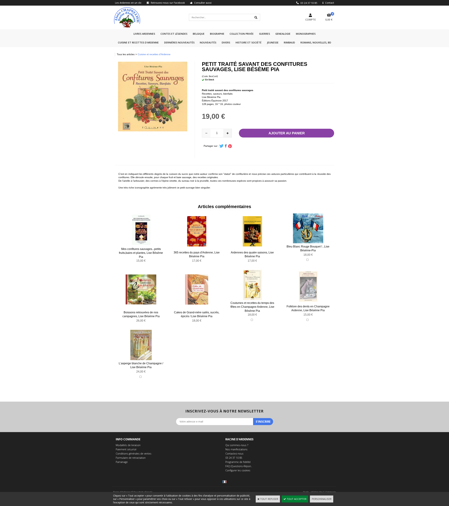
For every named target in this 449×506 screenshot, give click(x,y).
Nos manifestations (236, 449)
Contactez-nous (234, 453)
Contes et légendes (173, 33)
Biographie (217, 33)
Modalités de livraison (128, 445)
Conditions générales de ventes (133, 453)
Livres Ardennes (144, 33)
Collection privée (242, 33)
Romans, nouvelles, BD (315, 42)
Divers (226, 42)
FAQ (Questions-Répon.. (238, 466)
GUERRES (264, 33)
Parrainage (122, 462)
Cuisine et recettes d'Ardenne (138, 42)
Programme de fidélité (238, 462)
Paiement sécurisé (126, 449)
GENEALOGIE (282, 33)
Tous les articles (126, 54)
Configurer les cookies (237, 470)
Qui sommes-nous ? (236, 445)
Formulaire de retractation (131, 457)
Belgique (199, 33)
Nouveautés (208, 42)
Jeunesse (273, 42)
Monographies (306, 33)
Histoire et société (249, 42)
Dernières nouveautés (179, 42)
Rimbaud (289, 42)
